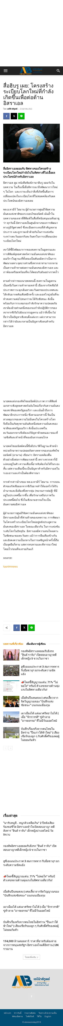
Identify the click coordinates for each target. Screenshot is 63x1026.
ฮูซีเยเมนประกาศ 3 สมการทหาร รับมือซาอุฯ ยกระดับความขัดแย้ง (40, 670)
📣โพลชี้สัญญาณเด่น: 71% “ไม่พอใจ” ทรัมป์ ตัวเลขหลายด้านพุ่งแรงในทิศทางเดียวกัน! (40, 686)
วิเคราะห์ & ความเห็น (48, 1013)
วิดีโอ (39, 1016)
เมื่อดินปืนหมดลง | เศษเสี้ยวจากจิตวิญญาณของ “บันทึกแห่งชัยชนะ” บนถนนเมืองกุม (39, 701)
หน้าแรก (7, 1013)
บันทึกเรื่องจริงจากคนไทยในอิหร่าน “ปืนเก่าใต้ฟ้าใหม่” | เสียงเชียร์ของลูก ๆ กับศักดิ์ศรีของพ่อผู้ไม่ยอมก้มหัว (31, 925)
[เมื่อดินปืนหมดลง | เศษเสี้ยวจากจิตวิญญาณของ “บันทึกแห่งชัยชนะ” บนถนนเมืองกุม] (11, 701)
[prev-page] (5, 748)
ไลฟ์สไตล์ (30, 1016)
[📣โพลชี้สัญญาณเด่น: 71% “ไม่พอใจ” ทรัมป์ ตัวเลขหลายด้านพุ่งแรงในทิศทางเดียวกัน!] (11, 686)
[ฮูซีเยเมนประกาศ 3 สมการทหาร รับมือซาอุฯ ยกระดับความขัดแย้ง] (11, 670)
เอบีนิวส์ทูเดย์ (12, 109)
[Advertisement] (31, 33)
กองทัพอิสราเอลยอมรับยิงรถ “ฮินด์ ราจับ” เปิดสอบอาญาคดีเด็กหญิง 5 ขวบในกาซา (39, 654)
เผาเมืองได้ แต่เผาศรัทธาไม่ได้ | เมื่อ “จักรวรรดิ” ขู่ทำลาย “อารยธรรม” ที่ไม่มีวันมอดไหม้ (39, 717)
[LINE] (21, 116)
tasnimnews (10, 566)
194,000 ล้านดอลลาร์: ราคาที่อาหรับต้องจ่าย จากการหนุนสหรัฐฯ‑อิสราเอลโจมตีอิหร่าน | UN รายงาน (30, 945)
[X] (14, 116)
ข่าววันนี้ (17, 1013)
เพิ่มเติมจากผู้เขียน (36, 643)
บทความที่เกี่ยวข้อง (13, 643)
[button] (5, 70)
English (48, 1016)
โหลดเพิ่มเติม (30, 957)
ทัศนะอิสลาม (17, 1016)
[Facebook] (6, 116)
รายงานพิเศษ (30, 1013)
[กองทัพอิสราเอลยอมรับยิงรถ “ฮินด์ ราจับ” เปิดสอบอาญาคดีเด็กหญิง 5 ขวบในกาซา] (11, 654)
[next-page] (10, 748)
